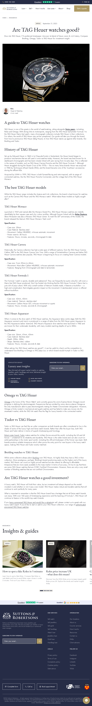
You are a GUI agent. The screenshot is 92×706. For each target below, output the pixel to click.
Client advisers (75, 642)
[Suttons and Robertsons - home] (10, 8)
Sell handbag (52, 629)
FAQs (72, 639)
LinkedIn (72, 662)
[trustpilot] (47, 2)
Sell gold (51, 626)
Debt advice (52, 668)
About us (73, 622)
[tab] (42, 590)
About (60, 8)
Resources (73, 632)
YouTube (73, 665)
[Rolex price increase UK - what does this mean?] (66, 562)
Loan (23, 8)
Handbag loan (52, 642)
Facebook (73, 655)
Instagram (73, 658)
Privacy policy (52, 655)
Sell (30, 8)
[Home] (20, 615)
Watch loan (51, 632)
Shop (68, 8)
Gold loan (51, 639)
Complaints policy (54, 662)
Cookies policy (53, 665)
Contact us (73, 636)
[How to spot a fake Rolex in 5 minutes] (23, 562)
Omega (7, 401)
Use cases (51, 8)
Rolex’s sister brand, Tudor (14, 435)
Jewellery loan (52, 636)
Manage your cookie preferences (52, 703)
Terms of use (52, 658)
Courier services (75, 626)
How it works (40, 8)
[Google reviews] (68, 602)
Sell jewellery (52, 622)
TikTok (72, 668)
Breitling (36, 457)
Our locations (74, 619)
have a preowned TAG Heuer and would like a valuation (31, 502)
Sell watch (51, 619)
